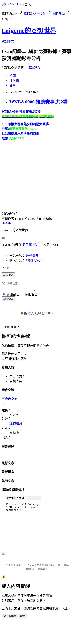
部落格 (14, 80)
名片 (12, 85)
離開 (22, 616)
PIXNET (18, 564)
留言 (36, 244)
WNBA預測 (34, 260)
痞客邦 (27, 244)
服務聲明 (43, 569)
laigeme (6, 222)
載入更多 (8, 275)
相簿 (12, 75)
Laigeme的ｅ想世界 (29, 30)
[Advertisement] (31, 178)
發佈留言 (8, 299)
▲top (5, 267)
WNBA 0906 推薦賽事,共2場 (38, 101)
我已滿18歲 (9, 616)
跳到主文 (8, 41)
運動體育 (34, 68)
